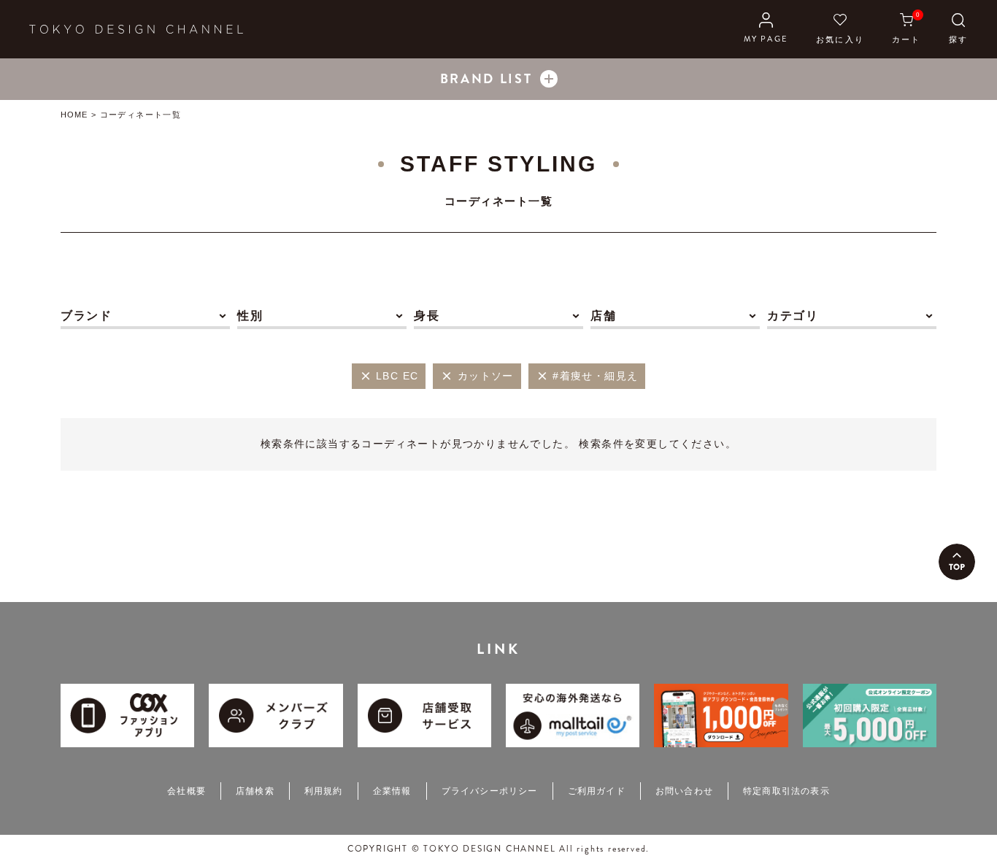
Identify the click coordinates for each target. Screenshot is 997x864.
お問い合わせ (684, 791)
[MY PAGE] (766, 29)
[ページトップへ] (957, 562)
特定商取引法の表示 (786, 791)
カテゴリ (792, 315)
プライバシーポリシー (490, 791)
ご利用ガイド (596, 791)
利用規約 (323, 791)
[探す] (958, 29)
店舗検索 (255, 791)
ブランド (86, 315)
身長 (426, 315)
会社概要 (186, 791)
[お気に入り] (840, 29)
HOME (74, 114)
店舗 (603, 315)
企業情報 (392, 791)
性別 (250, 315)
